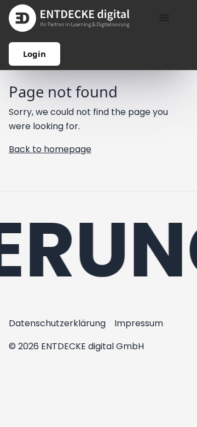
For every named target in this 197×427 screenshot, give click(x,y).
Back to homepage (50, 149)
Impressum (138, 323)
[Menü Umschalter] (164, 17)
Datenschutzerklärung (57, 323)
